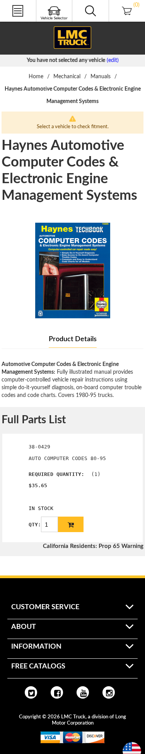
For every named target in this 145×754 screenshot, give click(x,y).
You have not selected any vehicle (66, 60)
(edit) (113, 60)
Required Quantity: (56, 474)
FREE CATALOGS (20, 23)
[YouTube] (83, 692)
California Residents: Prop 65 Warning (93, 546)
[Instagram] (108, 692)
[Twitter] (31, 692)
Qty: (35, 524)
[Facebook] (57, 692)
